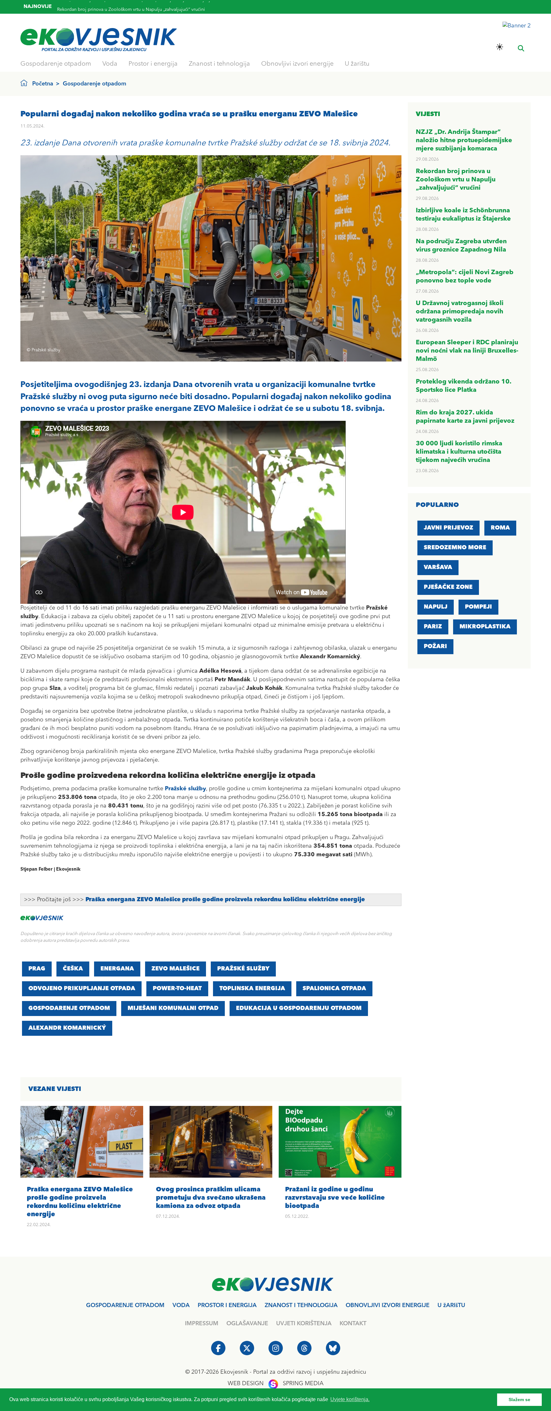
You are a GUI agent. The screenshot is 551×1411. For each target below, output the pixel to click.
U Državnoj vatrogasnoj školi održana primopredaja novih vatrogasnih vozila (459, 311)
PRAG (36, 969)
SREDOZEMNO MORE (455, 548)
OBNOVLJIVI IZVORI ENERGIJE (388, 1305)
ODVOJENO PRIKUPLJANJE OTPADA (81, 988)
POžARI (435, 646)
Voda (109, 64)
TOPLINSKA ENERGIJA (252, 988)
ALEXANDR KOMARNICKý (67, 1028)
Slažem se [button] (519, 1399)
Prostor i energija (153, 64)
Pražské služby (185, 789)
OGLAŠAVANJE (247, 1324)
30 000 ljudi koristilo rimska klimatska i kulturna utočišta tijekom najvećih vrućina (459, 452)
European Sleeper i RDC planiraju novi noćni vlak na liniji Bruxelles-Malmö (467, 351)
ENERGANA (117, 969)
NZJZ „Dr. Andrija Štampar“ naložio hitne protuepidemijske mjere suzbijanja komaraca (464, 140)
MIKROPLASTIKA (485, 627)
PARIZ (433, 627)
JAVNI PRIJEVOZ (448, 528)
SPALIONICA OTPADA (334, 988)
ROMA (500, 528)
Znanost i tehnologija (219, 64)
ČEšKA (73, 969)
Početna (42, 84)
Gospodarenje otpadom (55, 64)
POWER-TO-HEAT (177, 988)
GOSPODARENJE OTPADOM (69, 1008)
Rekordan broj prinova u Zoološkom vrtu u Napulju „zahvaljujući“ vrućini (456, 179)
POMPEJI (478, 607)
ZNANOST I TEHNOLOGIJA (301, 1305)
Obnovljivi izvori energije (297, 64)
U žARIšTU (451, 1305)
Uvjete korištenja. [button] (350, 1399)
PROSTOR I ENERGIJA (227, 1305)
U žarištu (357, 64)
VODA (181, 1305)
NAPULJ (435, 607)
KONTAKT (353, 1324)
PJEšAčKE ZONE (448, 587)
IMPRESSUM (201, 1324)
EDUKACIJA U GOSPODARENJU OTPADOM (299, 1008)
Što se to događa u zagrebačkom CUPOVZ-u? (103, 8)
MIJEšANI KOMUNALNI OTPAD (173, 1008)
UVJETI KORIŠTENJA (304, 1324)
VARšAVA (438, 567)
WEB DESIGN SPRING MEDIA (276, 1383)
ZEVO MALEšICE (175, 969)
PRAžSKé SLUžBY (243, 969)
